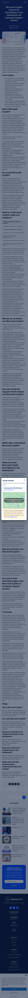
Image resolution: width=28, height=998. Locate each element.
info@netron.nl (13, 517)
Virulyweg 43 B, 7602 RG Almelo (13, 488)
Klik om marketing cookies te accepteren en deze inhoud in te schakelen (14, 500)
